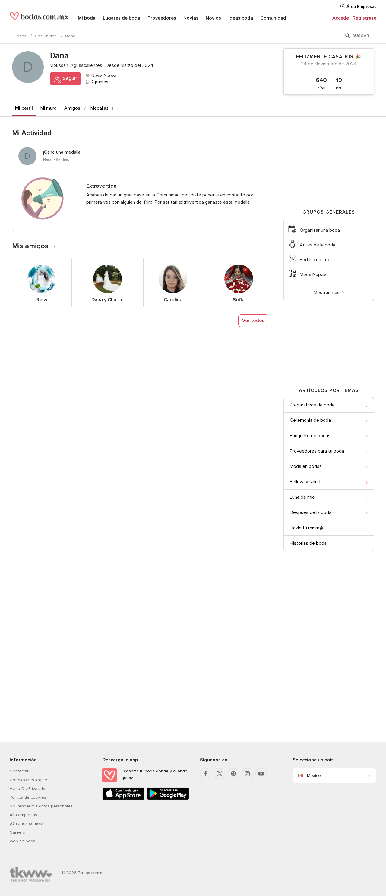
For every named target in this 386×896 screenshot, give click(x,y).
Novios (213, 18)
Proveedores (161, 18)
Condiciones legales (29, 779)
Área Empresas (360, 6)
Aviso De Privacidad (29, 788)
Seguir (69, 78)
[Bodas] (39, 18)
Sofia (239, 300)
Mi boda (87, 18)
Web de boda (23, 841)
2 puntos (99, 81)
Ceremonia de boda (310, 420)
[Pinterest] (233, 773)
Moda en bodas (306, 466)
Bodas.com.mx (315, 260)
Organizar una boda (320, 230)
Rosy (41, 300)
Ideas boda (240, 18)
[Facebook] (205, 773)
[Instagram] (247, 773)
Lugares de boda (121, 18)
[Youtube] (261, 773)
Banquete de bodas (310, 436)
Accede (340, 18)
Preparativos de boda (312, 405)
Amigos (72, 108)
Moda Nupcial (313, 274)
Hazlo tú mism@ (306, 528)
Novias (190, 18)
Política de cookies (28, 797)
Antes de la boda (317, 245)
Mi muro (48, 108)
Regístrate (364, 18)
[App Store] (123, 798)
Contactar (19, 771)
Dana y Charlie (107, 300)
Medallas (99, 108)
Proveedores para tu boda (317, 451)
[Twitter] (219, 773)
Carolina (173, 300)
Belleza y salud (305, 482)
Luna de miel (303, 497)
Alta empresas (23, 814)
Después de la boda (310, 512)
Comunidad (273, 18)
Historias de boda (308, 543)
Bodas (20, 36)
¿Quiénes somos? (26, 823)
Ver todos (253, 321)
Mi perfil (24, 108)
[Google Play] (168, 798)
